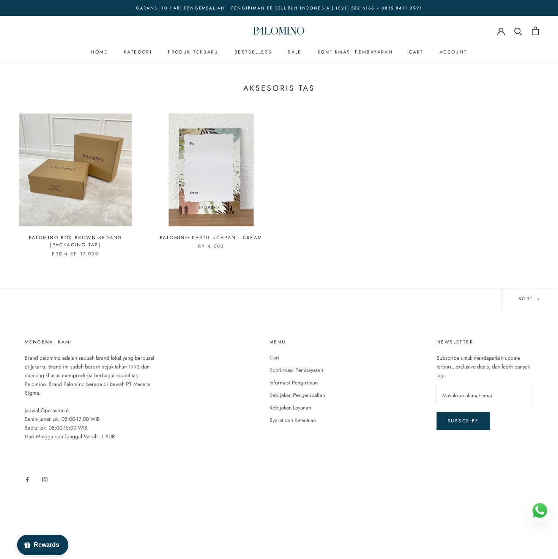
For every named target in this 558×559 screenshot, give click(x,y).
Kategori (138, 52)
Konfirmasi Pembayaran (355, 52)
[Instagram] (44, 479)
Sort (527, 298)
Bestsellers (253, 52)
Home (99, 52)
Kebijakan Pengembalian (297, 395)
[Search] (518, 31)
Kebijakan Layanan (290, 407)
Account (453, 52)
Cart (416, 52)
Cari (274, 357)
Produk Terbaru (193, 52)
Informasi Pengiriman (294, 382)
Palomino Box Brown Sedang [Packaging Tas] (75, 241)
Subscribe (463, 420)
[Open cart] (535, 31)
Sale (295, 52)
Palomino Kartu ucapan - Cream (211, 237)
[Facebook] (27, 479)
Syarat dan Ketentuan (293, 420)
